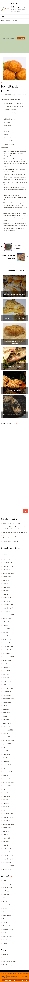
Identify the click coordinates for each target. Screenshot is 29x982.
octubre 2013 (7, 695)
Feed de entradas (8, 958)
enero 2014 (6, 685)
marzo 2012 (6, 761)
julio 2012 (6, 747)
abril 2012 (6, 758)
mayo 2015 (6, 629)
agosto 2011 (7, 786)
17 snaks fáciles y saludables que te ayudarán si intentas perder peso (14, 528)
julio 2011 (6, 789)
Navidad (5, 908)
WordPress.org (7, 965)
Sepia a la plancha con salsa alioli (14, 294)
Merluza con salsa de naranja (14, 318)
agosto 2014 (7, 660)
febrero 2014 (7, 681)
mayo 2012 (6, 754)
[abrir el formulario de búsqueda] (17, 3)
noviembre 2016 (8, 566)
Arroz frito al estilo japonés (11, 523)
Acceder (5, 954)
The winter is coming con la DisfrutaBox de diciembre (11, 537)
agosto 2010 (7, 828)
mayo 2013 (6, 713)
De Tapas (6, 891)
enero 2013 (6, 726)
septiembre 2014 (8, 657)
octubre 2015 (7, 611)
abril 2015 (6, 632)
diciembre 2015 (8, 604)
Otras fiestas (7, 915)
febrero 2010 (7, 848)
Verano (5, 943)
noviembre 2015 (8, 608)
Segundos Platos (8, 936)
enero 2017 (6, 559)
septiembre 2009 (8, 866)
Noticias (5, 912)
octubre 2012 (7, 737)
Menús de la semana (9, 905)
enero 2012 (6, 768)
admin (2, 95)
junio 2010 (6, 835)
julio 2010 (6, 831)
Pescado (3, 83)
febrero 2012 (7, 765)
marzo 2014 (6, 678)
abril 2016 (6, 591)
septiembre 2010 (8, 824)
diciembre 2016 (8, 563)
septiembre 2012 (8, 740)
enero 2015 (6, 643)
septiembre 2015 (8, 615)
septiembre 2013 (8, 699)
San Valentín (7, 933)
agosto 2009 (7, 869)
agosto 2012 (7, 744)
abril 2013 (6, 716)
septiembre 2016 (8, 573)
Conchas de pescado (14, 390)
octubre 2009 (7, 862)
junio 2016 (6, 584)
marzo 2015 (6, 636)
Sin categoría (7, 940)
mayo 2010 (6, 838)
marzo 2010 (6, 845)
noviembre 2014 (8, 650)
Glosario (5, 901)
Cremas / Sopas (7, 884)
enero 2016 (6, 601)
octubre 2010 (7, 821)
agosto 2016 (7, 577)
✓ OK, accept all (9, 980)
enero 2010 (6, 852)
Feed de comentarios (9, 961)
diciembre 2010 (8, 814)
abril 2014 (6, 674)
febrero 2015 (7, 639)
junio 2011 (6, 793)
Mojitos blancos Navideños (11, 541)
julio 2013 (6, 706)
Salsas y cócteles (8, 929)
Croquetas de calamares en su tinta (14, 415)
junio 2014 (6, 667)
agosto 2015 (7, 618)
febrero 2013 (7, 723)
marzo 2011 (6, 803)
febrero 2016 (7, 597)
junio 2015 (6, 625)
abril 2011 (6, 800)
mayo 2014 (6, 671)
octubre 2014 (7, 653)
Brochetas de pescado (14, 366)
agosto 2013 (7, 702)
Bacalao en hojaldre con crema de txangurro (14, 342)
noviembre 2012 (8, 733)
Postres (5, 922)
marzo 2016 (6, 594)
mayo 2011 (6, 796)
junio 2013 (6, 709)
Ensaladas (6, 894)
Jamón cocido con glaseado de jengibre (15, 532)
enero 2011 (6, 810)
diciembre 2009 (8, 855)
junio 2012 (6, 751)
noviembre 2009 (8, 859)
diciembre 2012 (8, 730)
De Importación (7, 887)
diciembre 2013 (8, 688)
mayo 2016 (6, 587)
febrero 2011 (7, 807)
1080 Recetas (18, 7)
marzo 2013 (6, 719)
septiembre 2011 (8, 782)
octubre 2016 (7, 570)
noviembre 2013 (8, 692)
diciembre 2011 (8, 772)
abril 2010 (6, 842)
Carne (4, 880)
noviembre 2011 (8, 775)
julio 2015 (6, 622)
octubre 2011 (7, 779)
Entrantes (6, 898)
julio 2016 (6, 580)
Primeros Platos (8, 926)
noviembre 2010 (8, 817)
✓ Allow (21, 38)
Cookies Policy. (14, 978)
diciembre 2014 (8, 646)
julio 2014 (6, 664)
